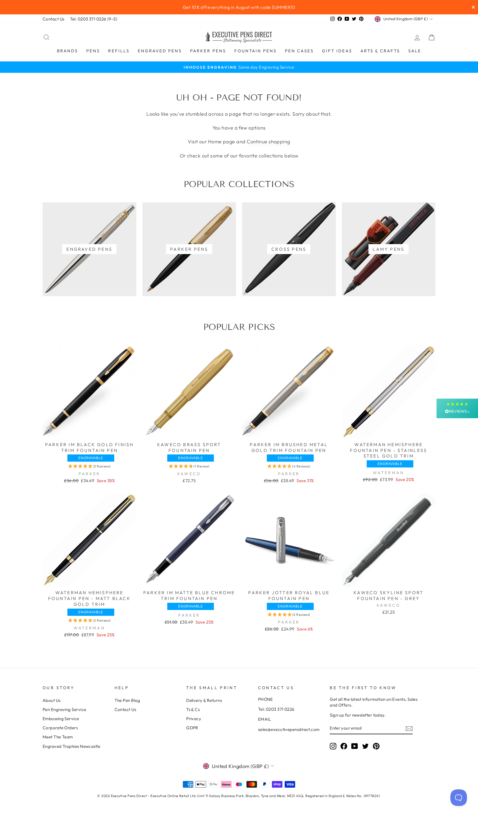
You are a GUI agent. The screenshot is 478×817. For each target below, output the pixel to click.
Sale (414, 50)
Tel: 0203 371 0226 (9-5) (94, 19)
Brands (67, 50)
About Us (52, 700)
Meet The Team (58, 737)
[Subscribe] (409, 728)
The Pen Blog (127, 700)
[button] (89, 466)
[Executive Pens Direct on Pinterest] (376, 746)
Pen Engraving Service (64, 709)
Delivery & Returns (204, 700)
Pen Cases (299, 50)
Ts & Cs (193, 709)
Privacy (193, 718)
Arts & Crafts (380, 50)
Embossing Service (61, 718)
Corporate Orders (60, 727)
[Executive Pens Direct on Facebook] (344, 746)
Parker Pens (208, 50)
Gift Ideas (337, 50)
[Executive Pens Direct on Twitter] (365, 746)
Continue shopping (268, 141)
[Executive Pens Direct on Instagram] (333, 746)
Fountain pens (255, 50)
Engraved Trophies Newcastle (71, 746)
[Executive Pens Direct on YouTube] (354, 746)
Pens (93, 50)
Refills (118, 50)
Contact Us (53, 19)
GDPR (192, 727)
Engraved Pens (160, 50)
